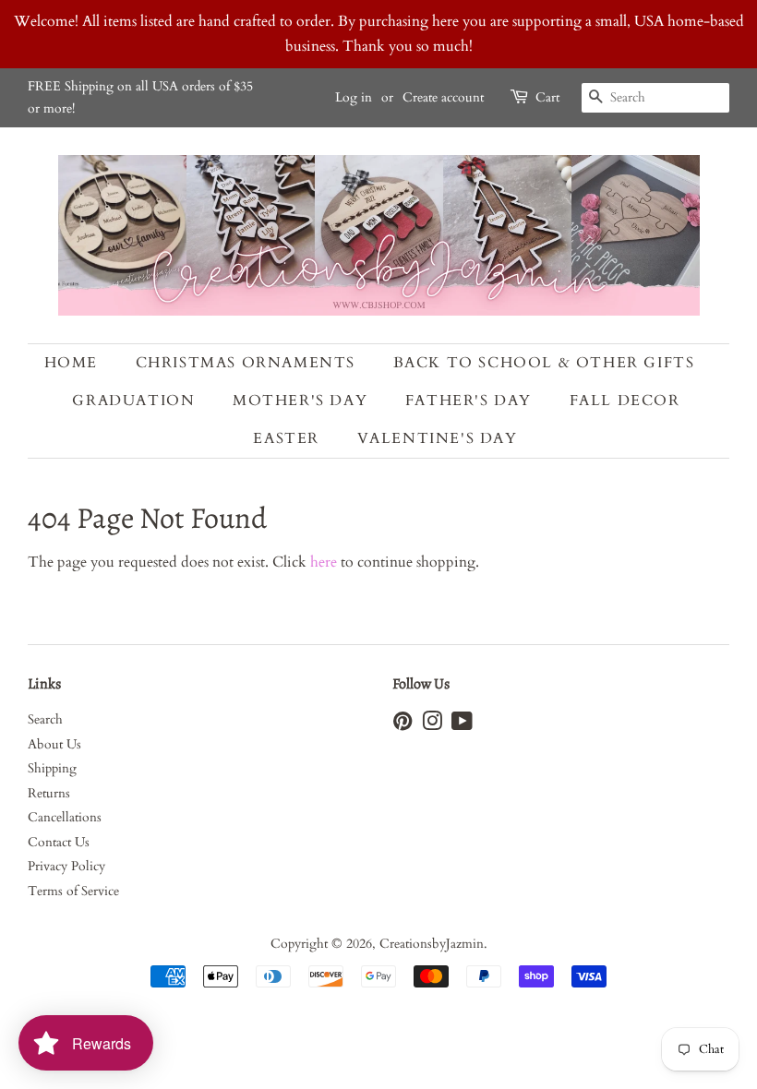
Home (71, 363)
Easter (286, 438)
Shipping (52, 768)
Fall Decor (625, 400)
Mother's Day (300, 400)
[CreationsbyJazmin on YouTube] (462, 725)
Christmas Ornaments (245, 363)
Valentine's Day (437, 438)
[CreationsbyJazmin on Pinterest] (402, 725)
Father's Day (468, 400)
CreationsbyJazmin (431, 944)
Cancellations (65, 817)
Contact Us (59, 842)
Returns (49, 793)
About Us (54, 744)
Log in (353, 97)
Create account (443, 97)
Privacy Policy (66, 866)
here (323, 562)
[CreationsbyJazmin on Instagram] (432, 725)
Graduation (133, 400)
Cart (547, 97)
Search (45, 720)
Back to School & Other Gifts (544, 363)
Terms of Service (73, 891)
